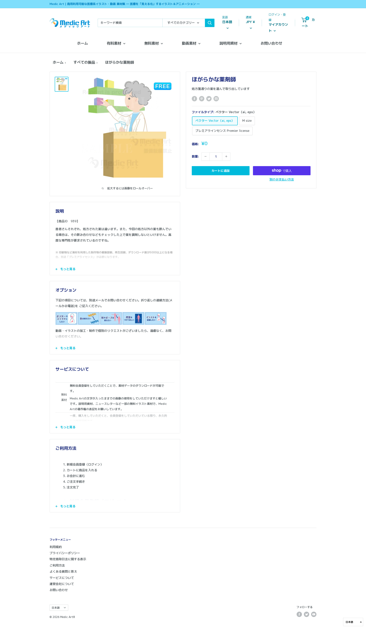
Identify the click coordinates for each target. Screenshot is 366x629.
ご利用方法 (57, 565)
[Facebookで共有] (194, 99)
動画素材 (189, 43)
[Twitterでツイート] (209, 99)
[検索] (209, 23)
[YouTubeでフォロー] (313, 614)
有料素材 (114, 43)
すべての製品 (84, 62)
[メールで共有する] (216, 99)
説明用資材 (228, 43)
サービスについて (62, 578)
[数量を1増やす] (226, 156)
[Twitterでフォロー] (306, 614)
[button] (353, 622)
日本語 (56, 607)
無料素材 (151, 43)
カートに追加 (220, 170)
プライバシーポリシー (65, 553)
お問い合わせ (271, 43)
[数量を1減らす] (205, 156)
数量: (195, 156)
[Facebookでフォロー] (299, 614)
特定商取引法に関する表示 (68, 559)
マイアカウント (278, 27)
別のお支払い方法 (282, 179)
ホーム (82, 43)
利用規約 (56, 547)
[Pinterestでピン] (201, 99)
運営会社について (62, 584)
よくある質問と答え (63, 571)
